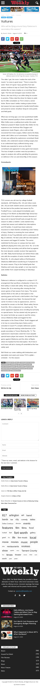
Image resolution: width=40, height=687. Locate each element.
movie (5, 542)
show (5, 550)
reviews (25, 546)
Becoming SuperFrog (17, 409)
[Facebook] (15, 595)
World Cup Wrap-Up (32, 409)
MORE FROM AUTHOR (28, 395)
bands (5, 519)
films (24, 528)
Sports (9, 17)
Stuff (3, 17)
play (3, 546)
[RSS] (20, 595)
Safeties (29, 368)
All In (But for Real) (6, 408)
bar (11, 520)
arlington (14, 515)
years (16, 558)
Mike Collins (21, 368)
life (13, 537)
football (4, 533)
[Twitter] (25, 595)
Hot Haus (35, 388)
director (18, 523)
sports (12, 550)
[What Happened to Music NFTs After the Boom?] (6, 635)
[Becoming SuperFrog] (20, 403)
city (17, 519)
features (28, 364)
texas (9, 554)
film (17, 528)
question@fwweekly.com (24, 591)
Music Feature (5, 667)
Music (3, 664)
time (30, 555)
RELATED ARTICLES (11, 395)
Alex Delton (10, 362)
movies (15, 542)
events (26, 523)
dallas (32, 519)
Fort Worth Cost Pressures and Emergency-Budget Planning (26, 622)
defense (22, 364)
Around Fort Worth (7, 654)
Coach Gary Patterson (27, 362)
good (4, 537)
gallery (33, 533)
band (29, 515)
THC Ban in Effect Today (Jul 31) (16, 491)
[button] (36, 3)
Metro (3, 671)
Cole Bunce (5, 364)
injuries (13, 366)
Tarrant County (29, 550)
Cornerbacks (14, 364)
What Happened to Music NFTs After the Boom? (26, 633)
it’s (9, 537)
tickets (25, 554)
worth (4, 559)
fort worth (5, 366)
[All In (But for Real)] (7, 403)
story (17, 550)
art (22, 515)
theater (18, 555)
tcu (3, 555)
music (24, 542)
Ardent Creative (20, 684)
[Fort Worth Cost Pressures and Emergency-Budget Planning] (6, 624)
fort (10, 533)
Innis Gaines (20, 366)
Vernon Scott (16, 370)
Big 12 (17, 362)
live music (22, 537)
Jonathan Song (6, 368)
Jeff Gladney (29, 366)
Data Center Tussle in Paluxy (19, 481)
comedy (24, 519)
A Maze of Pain (16, 496)
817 (4, 515)
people (34, 542)
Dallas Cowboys (7, 523)
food (31, 528)
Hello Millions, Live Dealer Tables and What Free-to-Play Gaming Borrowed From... (25, 612)
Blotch (3, 651)
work (36, 554)
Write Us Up (6, 388)
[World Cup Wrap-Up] (33, 403)
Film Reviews (5, 657)
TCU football (6, 370)
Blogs (3, 661)
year (10, 558)
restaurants (13, 546)
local (14, 368)
